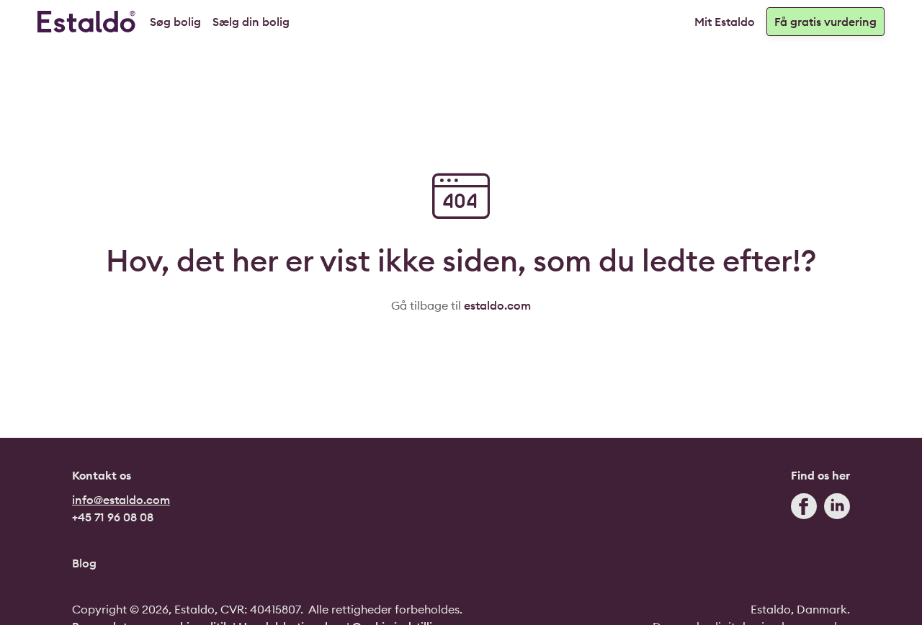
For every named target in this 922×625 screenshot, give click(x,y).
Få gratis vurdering (825, 21)
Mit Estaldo (724, 21)
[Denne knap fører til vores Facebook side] (804, 509)
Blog (84, 563)
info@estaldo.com (121, 500)
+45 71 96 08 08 (112, 517)
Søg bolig (175, 21)
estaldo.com (497, 305)
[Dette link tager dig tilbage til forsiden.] (86, 21)
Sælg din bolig (251, 21)
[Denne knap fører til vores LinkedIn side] (837, 509)
